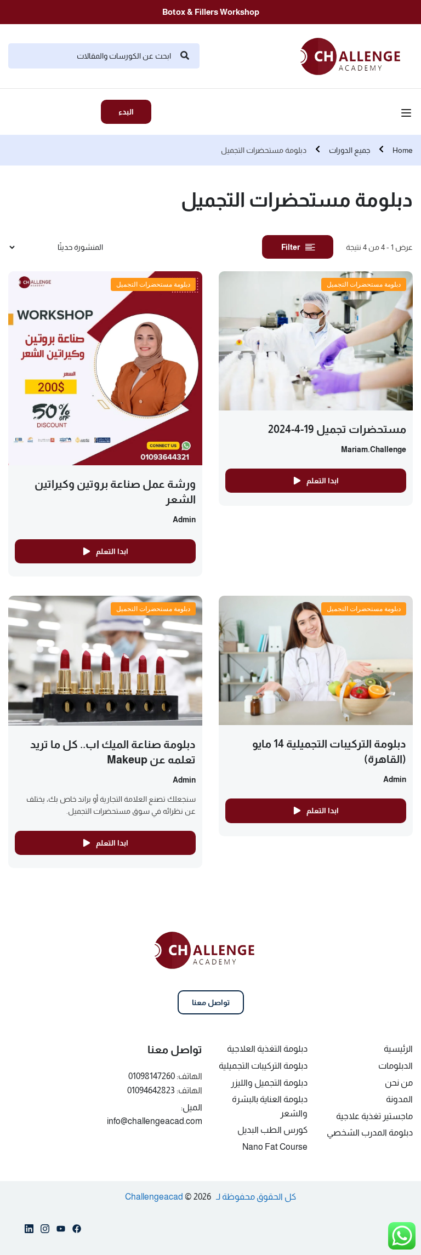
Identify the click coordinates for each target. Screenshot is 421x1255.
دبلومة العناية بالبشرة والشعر (270, 1106)
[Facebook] (76, 1231)
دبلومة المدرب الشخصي (370, 1132)
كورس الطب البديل (272, 1129)
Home (402, 150)
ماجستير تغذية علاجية (374, 1116)
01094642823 (151, 1090)
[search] (185, 56)
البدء (126, 111)
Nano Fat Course (275, 1146)
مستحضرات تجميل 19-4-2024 (337, 429)
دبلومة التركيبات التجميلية (263, 1065)
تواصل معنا (211, 1002)
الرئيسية (398, 1048)
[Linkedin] (29, 1231)
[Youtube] (60, 1231)
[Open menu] (408, 114)
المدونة (399, 1099)
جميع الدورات (349, 150)
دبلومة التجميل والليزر (269, 1082)
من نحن (399, 1082)
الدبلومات (395, 1065)
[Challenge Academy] (356, 55)
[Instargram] (45, 1231)
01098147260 (151, 1076)
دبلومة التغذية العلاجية (267, 1048)
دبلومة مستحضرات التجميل (364, 284)
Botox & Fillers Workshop (210, 11)
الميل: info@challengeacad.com (154, 1114)
